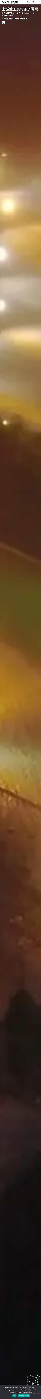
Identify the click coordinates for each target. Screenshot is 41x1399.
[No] (38, 1392)
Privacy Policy (24, 1396)
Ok (14, 1396)
